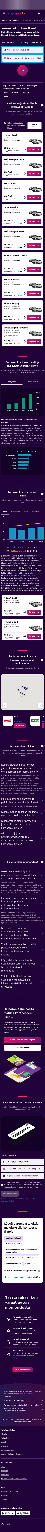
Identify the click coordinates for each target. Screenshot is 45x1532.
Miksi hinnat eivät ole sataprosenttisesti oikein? (15, 1409)
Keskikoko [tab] (15, 512)
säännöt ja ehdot (28, 1199)
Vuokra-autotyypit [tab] (13, 1238)
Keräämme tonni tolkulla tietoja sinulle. (21, 1405)
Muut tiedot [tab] (33, 382)
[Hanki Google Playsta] (8, 1513)
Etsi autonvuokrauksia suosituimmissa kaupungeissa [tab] (21, 1251)
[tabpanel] (22, 432)
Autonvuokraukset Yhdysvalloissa (27, 1419)
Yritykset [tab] (12, 382)
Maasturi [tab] (35, 512)
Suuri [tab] (26, 512)
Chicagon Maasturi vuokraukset (17, 1277)
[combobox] (9, 43)
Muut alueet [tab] (32, 1258)
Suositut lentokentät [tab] (14, 1258)
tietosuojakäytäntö (7, 1201)
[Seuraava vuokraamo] (40, 705)
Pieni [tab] (5, 512)
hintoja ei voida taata (26, 1393)
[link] (34, 149)
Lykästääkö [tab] (30, 1264)
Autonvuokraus (8, 1419)
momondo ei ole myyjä (14, 1400)
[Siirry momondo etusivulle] (16, 13)
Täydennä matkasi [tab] (13, 1264)
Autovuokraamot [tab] (13, 1244)
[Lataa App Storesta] (23, 1513)
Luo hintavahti (18, 1356)
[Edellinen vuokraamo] (5, 705)
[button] (4, 13)
